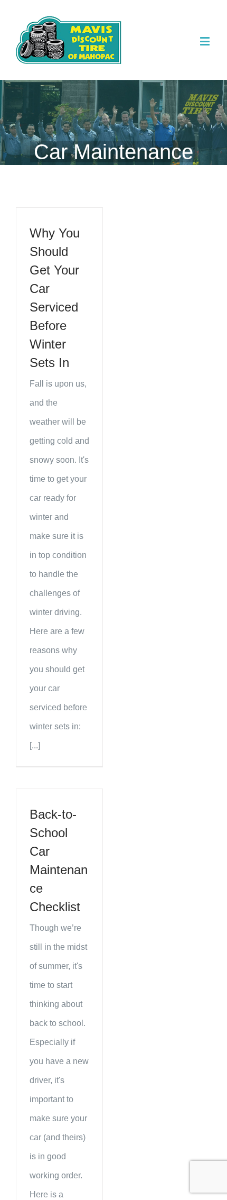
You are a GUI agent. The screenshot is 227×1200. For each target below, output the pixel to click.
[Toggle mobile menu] (205, 41)
